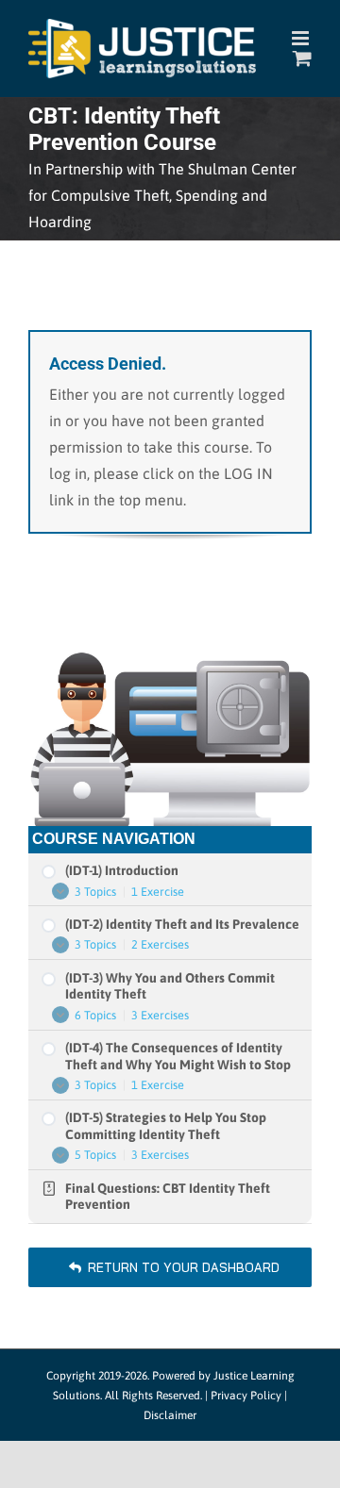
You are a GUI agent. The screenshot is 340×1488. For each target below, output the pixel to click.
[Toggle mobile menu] (302, 38)
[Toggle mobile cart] (302, 58)
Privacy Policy (246, 1395)
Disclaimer (170, 1415)
